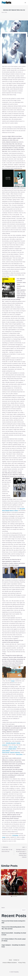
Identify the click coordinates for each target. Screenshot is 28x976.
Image (3, 837)
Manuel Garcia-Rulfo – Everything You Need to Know (14, 933)
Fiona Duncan (5, 752)
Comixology (15, 835)
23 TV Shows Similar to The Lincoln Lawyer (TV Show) (14, 939)
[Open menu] (25, 3)
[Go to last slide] (3, 882)
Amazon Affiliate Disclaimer (10, 962)
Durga (12, 681)
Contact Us (16, 960)
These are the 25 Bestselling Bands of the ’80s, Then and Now (13, 927)
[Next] (24, 882)
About (10, 960)
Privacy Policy (21, 962)
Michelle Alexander (11, 743)
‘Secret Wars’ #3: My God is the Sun (7, 849)
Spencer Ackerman (15, 752)
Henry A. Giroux (13, 746)
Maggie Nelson (12, 748)
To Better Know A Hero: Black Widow (13, 892)
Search (3, 907)
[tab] (11, 896)
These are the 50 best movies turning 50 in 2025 (13, 921)
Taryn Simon (19, 754)
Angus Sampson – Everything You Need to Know (13, 945)
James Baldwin (6, 750)
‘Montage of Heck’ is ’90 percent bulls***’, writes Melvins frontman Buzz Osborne (21, 852)
